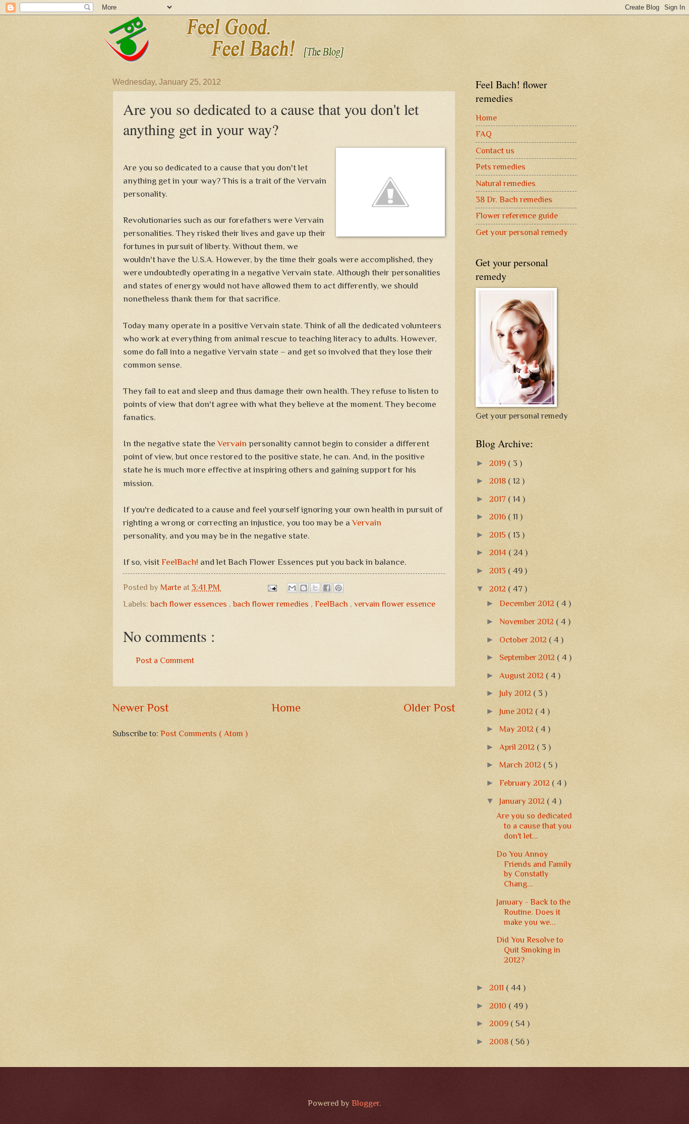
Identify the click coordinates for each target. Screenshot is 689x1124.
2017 (498, 499)
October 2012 (524, 639)
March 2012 (521, 765)
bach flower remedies (272, 604)
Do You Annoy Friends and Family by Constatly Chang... (534, 869)
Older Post (429, 707)
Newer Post (140, 707)
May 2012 (517, 729)
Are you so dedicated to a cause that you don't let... (534, 826)
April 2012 (518, 747)
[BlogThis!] (304, 588)
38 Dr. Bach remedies (514, 199)
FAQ (484, 134)
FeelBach (332, 604)
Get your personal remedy (522, 232)
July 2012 (516, 693)
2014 (498, 552)
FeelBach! (180, 562)
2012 (498, 589)
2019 (498, 463)
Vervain (233, 443)
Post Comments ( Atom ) (204, 733)
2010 (498, 1006)
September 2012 (528, 657)
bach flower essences (189, 604)
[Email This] (292, 588)
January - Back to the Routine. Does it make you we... (533, 912)
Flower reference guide (517, 215)
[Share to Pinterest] (338, 588)
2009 (499, 1023)
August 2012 (522, 675)
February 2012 (525, 783)
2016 (498, 516)
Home (286, 707)
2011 (497, 987)
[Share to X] (315, 588)
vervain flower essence (394, 604)
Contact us (495, 150)
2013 (498, 570)
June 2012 (517, 711)
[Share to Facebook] (327, 588)
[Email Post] (271, 587)
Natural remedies (506, 183)
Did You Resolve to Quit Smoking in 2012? (529, 950)
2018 (498, 481)
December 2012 (527, 603)
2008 (499, 1041)
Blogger (365, 1103)
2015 (498, 535)
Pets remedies (501, 166)
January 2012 (523, 801)
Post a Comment (165, 660)
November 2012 (527, 621)
